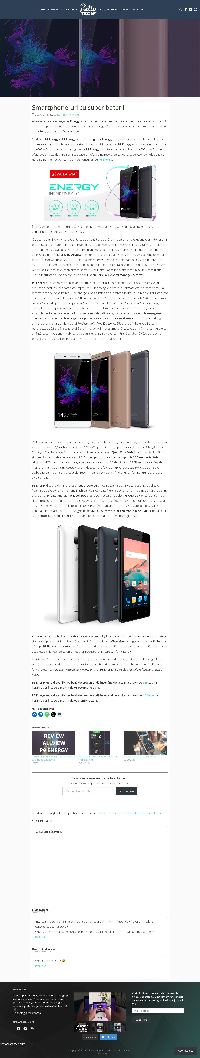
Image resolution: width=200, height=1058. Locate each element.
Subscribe (141, 1019)
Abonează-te (127, 791)
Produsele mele (119, 9)
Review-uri (53, 9)
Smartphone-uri (71, 114)
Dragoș (104, 1054)
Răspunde (40, 937)
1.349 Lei (149, 695)
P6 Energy (105, 159)
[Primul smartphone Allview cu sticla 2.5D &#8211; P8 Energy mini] (99, 743)
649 (145, 682)
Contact (136, 9)
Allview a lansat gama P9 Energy (140, 756)
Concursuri (70, 9)
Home (43, 9)
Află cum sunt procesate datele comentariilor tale (131, 813)
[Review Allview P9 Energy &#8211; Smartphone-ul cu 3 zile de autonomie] (53, 743)
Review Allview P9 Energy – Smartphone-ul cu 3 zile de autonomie (53, 758)
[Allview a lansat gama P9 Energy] (145, 743)
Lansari (58, 114)
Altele (103, 9)
